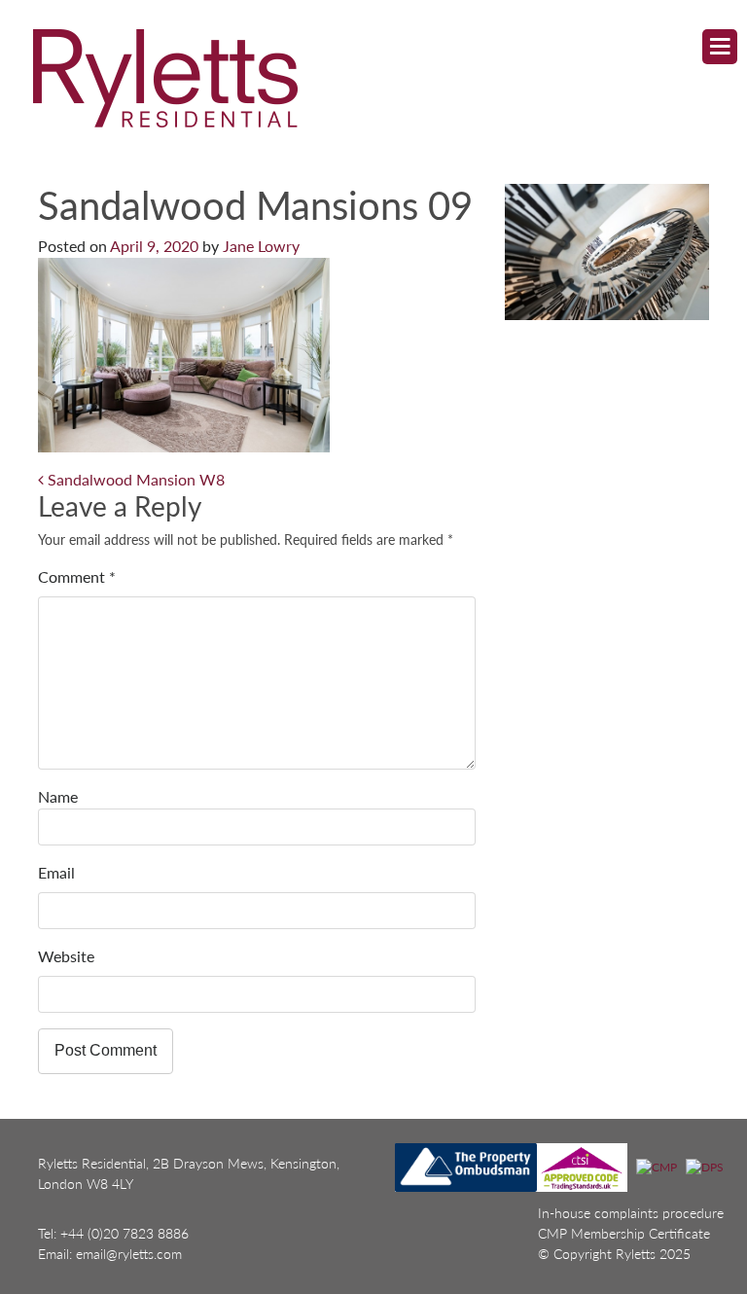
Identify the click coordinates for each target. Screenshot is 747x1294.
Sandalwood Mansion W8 (134, 479)
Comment (77, 576)
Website (66, 956)
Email (56, 872)
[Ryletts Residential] (356, 77)
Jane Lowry (261, 245)
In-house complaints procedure (631, 1212)
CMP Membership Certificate (624, 1233)
